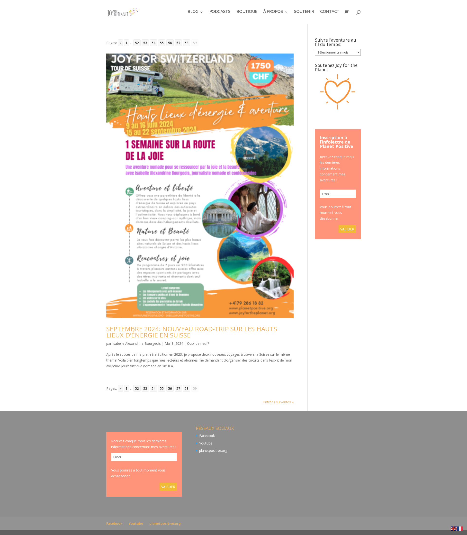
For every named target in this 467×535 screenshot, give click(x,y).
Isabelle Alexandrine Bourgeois (136, 343)
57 (178, 42)
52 (137, 42)
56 (170, 42)
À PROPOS (273, 12)
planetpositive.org (213, 450)
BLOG (193, 12)
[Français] (460, 528)
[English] (454, 528)
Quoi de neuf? (198, 343)
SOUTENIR (304, 12)
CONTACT (329, 12)
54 (153, 42)
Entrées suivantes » (278, 402)
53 (145, 42)
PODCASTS (219, 12)
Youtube (205, 443)
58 (187, 42)
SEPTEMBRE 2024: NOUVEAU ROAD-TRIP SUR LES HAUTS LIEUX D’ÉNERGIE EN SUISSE (191, 331)
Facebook (207, 435)
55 (162, 42)
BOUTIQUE (246, 12)
